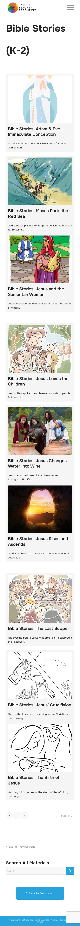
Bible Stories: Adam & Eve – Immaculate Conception (36, 131)
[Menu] (68, 7)
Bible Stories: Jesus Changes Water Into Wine (37, 463)
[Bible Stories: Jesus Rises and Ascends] (40, 509)
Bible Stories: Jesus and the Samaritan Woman (36, 291)
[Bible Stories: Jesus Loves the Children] (40, 349)
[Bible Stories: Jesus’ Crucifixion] (40, 676)
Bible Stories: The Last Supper (38, 628)
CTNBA (40, 922)
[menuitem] (68, 7)
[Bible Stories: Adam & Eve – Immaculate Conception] (40, 99)
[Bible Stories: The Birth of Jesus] (40, 748)
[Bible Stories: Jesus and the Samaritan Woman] (40, 259)
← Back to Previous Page (20, 846)
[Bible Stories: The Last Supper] (40, 599)
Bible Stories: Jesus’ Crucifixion (39, 705)
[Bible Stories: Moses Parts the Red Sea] (40, 181)
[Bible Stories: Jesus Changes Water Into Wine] (40, 431)
